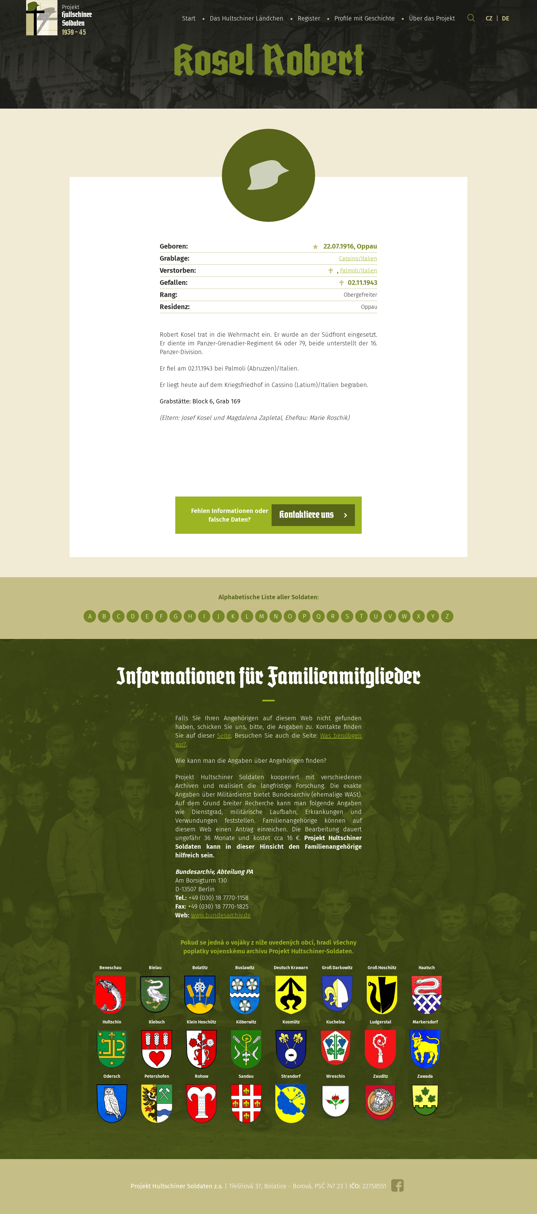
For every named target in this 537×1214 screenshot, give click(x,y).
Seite (224, 735)
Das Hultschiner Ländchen (246, 18)
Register (309, 18)
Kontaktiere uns (306, 514)
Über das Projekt (432, 18)
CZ (489, 18)
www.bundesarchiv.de (221, 915)
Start (188, 18)
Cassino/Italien (358, 258)
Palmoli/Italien (358, 270)
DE (505, 18)
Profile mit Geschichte (364, 18)
